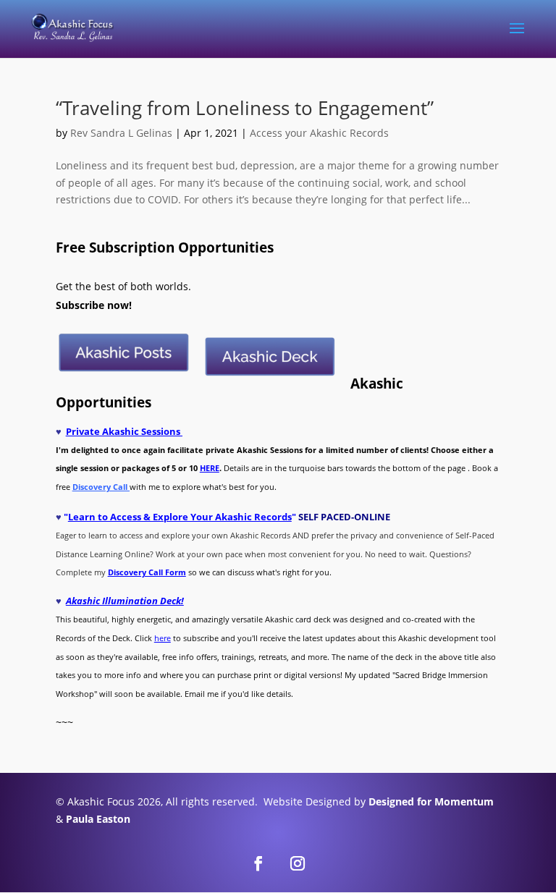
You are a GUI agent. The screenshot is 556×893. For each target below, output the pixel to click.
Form (174, 572)
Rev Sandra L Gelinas (121, 133)
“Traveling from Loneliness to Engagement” (245, 108)
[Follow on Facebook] (258, 863)
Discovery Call (135, 572)
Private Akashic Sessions (124, 431)
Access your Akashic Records (319, 133)
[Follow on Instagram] (297, 863)
